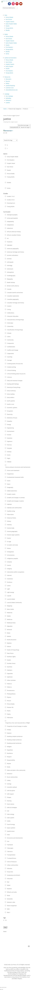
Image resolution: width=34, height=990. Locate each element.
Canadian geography (13, 299)
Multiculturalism (11, 639)
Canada (9, 289)
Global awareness (12, 491)
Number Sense (11, 663)
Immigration (10, 552)
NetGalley (8, 98)
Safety (8, 780)
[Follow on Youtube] (20, 3)
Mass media (10, 609)
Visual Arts (10, 872)
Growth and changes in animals (16, 497)
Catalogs (7, 94)
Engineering (10, 428)
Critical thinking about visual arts (16, 374)
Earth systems (11, 401)
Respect (9, 756)
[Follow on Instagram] (13, 3)
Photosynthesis (11, 694)
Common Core (10, 88)
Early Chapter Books (11, 24)
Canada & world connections (15, 292)
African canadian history (14, 235)
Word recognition (12, 905)
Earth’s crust (10, 404)
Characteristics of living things (15, 319)
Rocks (8, 767)
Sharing (9, 801)
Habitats (9, 504)
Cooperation (10, 353)
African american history (14, 231)
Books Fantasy (11, 282)
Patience (9, 683)
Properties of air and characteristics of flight (17, 723)
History (9, 521)
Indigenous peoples (12, 558)
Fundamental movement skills (15, 477)
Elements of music (12, 418)
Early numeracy (11, 390)
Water (8, 885)
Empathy (9, 421)
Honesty (9, 524)
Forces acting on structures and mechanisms (17, 467)
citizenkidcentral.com (11, 90)
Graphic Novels (10, 21)
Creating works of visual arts (15, 363)
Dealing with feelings (13, 384)
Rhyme (9, 763)
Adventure (10, 228)
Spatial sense (10, 831)
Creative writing (11, 367)
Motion (9, 636)
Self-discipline (11, 790)
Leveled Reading (10, 85)
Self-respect (10, 794)
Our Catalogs (9, 96)
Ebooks (8, 30)
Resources (7, 77)
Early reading (10, 394)
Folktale (9, 462)
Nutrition (9, 667)
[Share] (2, 987)
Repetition (10, 750)
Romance (9, 773)
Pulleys (9, 729)
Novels (7, 26)
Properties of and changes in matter (17, 726)
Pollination (10, 717)
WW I (8, 909)
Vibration (9, 868)
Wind (8, 895)
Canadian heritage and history (15, 303)
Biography (10, 279)
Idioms (9, 548)
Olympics (9, 670)
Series (7, 53)
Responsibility (11, 760)
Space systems (11, 828)
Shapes (9, 797)
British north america (13, 286)
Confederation (11, 346)
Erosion (9, 434)
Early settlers (10, 397)
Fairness (9, 445)
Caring (9, 309)
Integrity (9, 568)
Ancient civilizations (12, 255)
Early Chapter (9, 66)
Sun (8, 841)
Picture (9, 700)
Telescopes (10, 848)
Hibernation (10, 514)
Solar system (10, 817)
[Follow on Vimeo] (24, 3)
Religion (9, 746)
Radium (9, 733)
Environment (10, 431)
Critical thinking (11, 370)
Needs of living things (13, 650)
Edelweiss (8, 100)
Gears (8, 484)
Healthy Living (11, 511)
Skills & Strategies (12, 807)
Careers (9, 306)
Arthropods (10, 262)
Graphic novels (11, 494)
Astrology (9, 265)
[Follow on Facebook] (9, 3)
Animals (9, 258)
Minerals (9, 629)
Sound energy (11, 824)
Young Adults (9, 28)
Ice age (9, 541)
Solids (8, 821)
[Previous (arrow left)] (0, 989)
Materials (9, 612)
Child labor (10, 323)
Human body (10, 528)
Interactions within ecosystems (15, 572)
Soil (8, 811)
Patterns (9, 687)
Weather (9, 888)
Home (5, 109)
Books (6, 34)
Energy (9, 424)
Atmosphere (10, 272)
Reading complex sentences (15, 736)
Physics (9, 697)
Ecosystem (10, 411)
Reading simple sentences (14, 740)
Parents (8, 81)
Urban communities (12, 865)
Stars (8, 834)
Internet (9, 575)
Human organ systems (13, 535)
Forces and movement (13, 470)
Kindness (9, 582)
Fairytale (9, 448)
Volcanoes (10, 878)
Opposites (10, 673)
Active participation (12, 218)
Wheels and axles (12, 892)
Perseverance (11, 690)
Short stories (10, 804)
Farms (8, 455)
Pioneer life (10, 707)
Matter (9, 616)
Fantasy (9, 451)
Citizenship (10, 326)
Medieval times (11, 623)
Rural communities (12, 777)
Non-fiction (10, 167)
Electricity (9, 414)
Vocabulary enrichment (13, 875)
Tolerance (10, 851)
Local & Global (11, 599)
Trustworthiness (11, 858)
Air (8, 238)
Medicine (9, 619)
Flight (8, 458)
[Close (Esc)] (0, 987)
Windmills (10, 899)
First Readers (9, 47)
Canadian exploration (13, 296)
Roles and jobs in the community (16, 770)
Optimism (10, 677)
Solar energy (10, 814)
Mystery (9, 643)
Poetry (9, 714)
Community (10, 340)
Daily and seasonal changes (14, 380)
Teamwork (10, 845)
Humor (9, 538)
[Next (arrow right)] (2, 989)
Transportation (11, 855)
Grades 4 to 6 (10, 200)
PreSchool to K (11, 203)
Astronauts (10, 269)
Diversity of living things (13, 387)
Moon (8, 633)
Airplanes (9, 242)
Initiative (9, 562)
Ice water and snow (12, 545)
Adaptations (10, 225)
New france (10, 653)
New (6, 15)
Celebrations (10, 313)
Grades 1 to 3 (10, 196)
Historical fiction (11, 518)
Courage (9, 360)
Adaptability (10, 221)
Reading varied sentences (14, 743)
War (8, 882)
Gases (8, 480)
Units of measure (12, 861)
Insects (9, 565)
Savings (9, 784)
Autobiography (11, 275)
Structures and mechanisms (15, 838)
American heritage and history (15, 252)
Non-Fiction (9, 19)
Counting (9, 357)
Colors (9, 336)
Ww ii (8, 912)
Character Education (12, 316)
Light (8, 589)
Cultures (9, 377)
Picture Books (9, 17)
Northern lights (11, 656)
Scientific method (12, 787)
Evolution (9, 438)
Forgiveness (10, 474)
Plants (8, 711)
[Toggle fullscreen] (4, 987)
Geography (10, 487)
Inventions (10, 579)
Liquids (9, 595)
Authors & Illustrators (10, 58)
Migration (9, 626)
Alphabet (9, 245)
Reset (4, 931)
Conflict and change (12, 350)
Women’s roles (11, 902)
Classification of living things (15, 330)
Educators (8, 79)
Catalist (8, 102)
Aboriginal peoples (12, 215)
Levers (9, 585)
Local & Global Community (14, 602)
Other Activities (11, 680)
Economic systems (12, 407)
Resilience (10, 753)
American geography (13, 248)
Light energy (10, 592)
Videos (7, 83)
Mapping (9, 606)
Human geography (12, 531)
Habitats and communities (14, 507)
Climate (9, 333)
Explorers (9, 441)
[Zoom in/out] (5, 987)
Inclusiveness (11, 555)
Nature (9, 646)
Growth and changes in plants (15, 501)
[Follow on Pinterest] (17, 3)
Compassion (10, 343)
